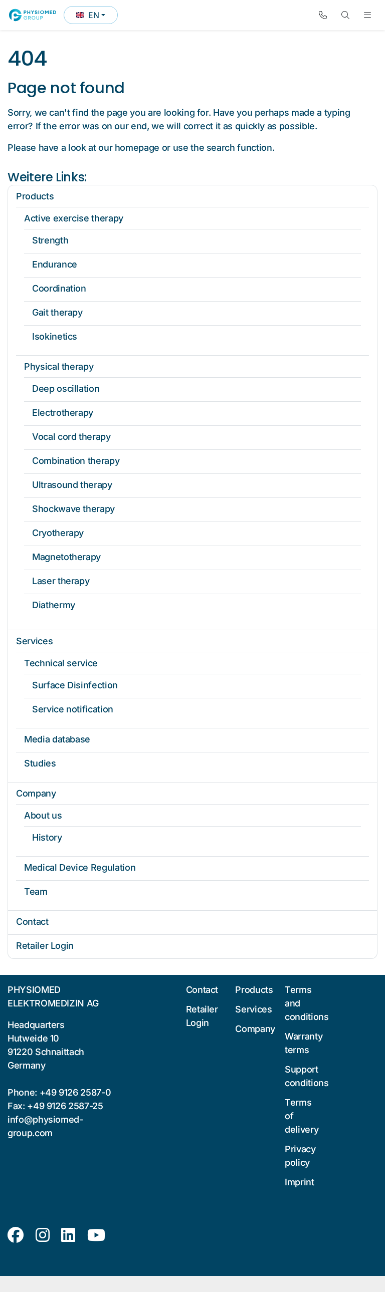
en (97, 17)
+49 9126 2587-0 (75, 1092)
